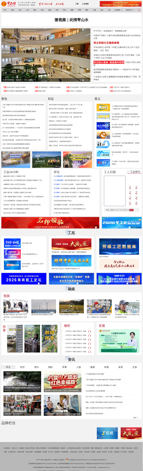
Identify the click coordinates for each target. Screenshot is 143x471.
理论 (34, 10)
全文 (102, 50)
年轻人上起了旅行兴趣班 (10, 132)
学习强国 (123, 452)
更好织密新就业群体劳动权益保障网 (60, 125)
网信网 (63, 448)
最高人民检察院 (41, 448)
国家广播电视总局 (96, 448)
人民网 (106, 448)
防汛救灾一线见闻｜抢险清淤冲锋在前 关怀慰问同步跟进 (22, 205)
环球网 (93, 452)
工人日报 (110, 172)
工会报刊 (135, 171)
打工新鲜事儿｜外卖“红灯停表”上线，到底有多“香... (66, 117)
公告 (109, 10)
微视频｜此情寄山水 (71, 20)
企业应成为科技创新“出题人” (63, 200)
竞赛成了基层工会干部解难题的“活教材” (16, 209)
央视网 (117, 448)
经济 (57, 10)
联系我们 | (62, 460)
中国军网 (57, 452)
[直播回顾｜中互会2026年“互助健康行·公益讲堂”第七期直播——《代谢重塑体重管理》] (119, 341)
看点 (97, 98)
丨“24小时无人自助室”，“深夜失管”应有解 (70, 184)
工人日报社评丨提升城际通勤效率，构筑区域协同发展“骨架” (126, 144)
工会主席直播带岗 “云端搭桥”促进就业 (15, 200)
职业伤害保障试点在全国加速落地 (60, 133)
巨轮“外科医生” (104, 256)
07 (130, 202)
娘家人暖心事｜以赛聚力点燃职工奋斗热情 (17, 192)
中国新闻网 (64, 452)
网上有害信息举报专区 (63, 467)
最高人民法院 (30, 448)
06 (136, 197)
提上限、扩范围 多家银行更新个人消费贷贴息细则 (18, 119)
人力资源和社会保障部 (73, 448)
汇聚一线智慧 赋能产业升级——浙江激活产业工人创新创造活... (24, 196)
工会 (27, 10)
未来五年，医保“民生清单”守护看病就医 (15, 136)
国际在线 (129, 448)
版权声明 (48, 460)
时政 (12, 10)
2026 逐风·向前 (27, 243)
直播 (102, 325)
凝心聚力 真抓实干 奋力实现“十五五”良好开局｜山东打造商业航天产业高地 (15, 317)
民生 (64, 10)
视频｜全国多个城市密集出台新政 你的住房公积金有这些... (105, 402)
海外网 (104, 452)
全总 (20, 10)
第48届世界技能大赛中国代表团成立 (14, 115)
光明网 (45, 452)
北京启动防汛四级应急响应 (94, 413)
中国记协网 (85, 448)
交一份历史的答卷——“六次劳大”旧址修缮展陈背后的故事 (21, 128)
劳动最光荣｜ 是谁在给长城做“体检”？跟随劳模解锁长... (70, 252)
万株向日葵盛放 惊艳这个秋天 (69, 314)
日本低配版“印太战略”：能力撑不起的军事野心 (69, 205)
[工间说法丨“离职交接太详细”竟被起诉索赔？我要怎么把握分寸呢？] (15, 159)
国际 (86, 10)
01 (130, 186)
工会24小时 (11, 172)
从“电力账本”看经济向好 (61, 213)
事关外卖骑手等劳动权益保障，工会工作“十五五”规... (66, 105)
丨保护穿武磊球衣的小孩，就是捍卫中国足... (73, 180)
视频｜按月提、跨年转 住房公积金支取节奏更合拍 (65, 145)
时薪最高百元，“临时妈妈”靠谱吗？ (60, 141)
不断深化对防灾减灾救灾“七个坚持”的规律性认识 (70, 209)
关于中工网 (40, 460)
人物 (94, 10)
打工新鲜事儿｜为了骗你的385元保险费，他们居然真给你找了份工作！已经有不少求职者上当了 (126, 116)
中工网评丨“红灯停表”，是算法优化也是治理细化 (125, 163)
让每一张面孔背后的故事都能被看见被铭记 (16, 144)
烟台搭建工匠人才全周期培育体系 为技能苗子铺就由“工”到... (23, 180)
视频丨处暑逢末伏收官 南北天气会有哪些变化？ (101, 408)
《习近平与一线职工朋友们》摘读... (75, 331)
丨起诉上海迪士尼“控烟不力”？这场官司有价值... (72, 192)
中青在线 (87, 452)
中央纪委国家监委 (53, 448)
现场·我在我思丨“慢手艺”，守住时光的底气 (125, 153)
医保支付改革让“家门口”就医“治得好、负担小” (64, 137)
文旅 (101, 10)
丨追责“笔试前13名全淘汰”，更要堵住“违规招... (72, 196)
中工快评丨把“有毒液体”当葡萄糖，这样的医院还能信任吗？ (125, 126)
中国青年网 (11, 452)
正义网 (110, 452)
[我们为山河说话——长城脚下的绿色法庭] (46, 159)
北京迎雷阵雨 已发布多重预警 (95, 391)
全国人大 (15, 448)
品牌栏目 (8, 423)
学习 (5, 10)
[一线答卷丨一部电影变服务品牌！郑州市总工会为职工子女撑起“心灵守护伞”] (77, 159)
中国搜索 (116, 452)
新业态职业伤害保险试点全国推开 (60, 129)
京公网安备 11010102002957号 (78, 460)
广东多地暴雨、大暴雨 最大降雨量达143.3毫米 (101, 385)
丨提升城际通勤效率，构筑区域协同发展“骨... (73, 176)
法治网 (80, 452)
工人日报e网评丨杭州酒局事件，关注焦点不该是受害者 (125, 135)
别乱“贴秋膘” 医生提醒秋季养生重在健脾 (15, 148)
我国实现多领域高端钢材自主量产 (42, 314)
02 (136, 186)
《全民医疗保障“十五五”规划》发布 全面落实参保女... (66, 113)
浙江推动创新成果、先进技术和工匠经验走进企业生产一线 (21, 140)
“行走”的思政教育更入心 (29, 254)
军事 (79, 10)
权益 (49, 10)
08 (136, 202)
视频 (72, 10)
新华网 (111, 448)
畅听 (67, 325)
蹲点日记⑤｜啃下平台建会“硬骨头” (14, 213)
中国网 (123, 448)
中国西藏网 (37, 452)
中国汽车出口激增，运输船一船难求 (14, 123)
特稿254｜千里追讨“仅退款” (58, 121)
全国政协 (22, 448)
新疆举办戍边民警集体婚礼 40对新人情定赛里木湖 (19, 188)
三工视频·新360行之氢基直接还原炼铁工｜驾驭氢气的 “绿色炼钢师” (125, 107)
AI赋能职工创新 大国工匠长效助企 (14, 184)
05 (130, 197)
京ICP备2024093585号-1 (98, 460)
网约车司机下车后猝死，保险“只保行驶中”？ (63, 109)
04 (136, 192)
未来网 (99, 452)
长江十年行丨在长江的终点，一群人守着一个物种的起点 (104, 396)
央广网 (50, 452)
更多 (135, 417)
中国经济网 (20, 452)
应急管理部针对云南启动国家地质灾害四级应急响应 (19, 111)
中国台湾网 (29, 452)
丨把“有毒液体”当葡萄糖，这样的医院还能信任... (72, 188)
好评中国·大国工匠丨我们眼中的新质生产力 (66, 268)
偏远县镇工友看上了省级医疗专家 (14, 176)
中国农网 (131, 452)
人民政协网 (73, 452)
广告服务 (55, 460)
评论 (42, 10)
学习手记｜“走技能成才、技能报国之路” (110, 31)
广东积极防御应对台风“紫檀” (95, 374)
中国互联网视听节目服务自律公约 (44, 467)
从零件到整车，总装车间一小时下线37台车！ (33, 265)
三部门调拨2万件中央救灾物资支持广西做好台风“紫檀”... (104, 379)
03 (130, 192)
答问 (107, 50)
